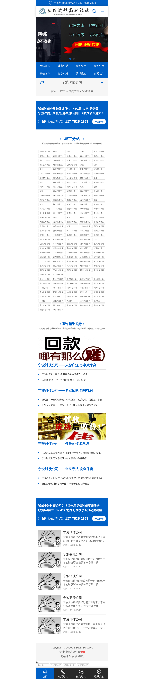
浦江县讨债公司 (99, 231)
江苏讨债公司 (58, 292)
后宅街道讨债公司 (99, 257)
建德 (55, 152)
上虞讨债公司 (72, 261)
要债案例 (45, 73)
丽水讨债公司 (85, 239)
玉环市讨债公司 (99, 209)
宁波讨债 (87, 91)
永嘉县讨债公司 (85, 196)
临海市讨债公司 (72, 209)
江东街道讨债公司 (58, 257)
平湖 (68, 217)
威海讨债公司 (45, 310)
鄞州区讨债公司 (58, 174)
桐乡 (82, 217)
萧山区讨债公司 (85, 156)
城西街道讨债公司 (58, 261)
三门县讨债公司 (58, 209)
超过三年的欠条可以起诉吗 (85, 279)
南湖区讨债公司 (99, 218)
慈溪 (95, 165)
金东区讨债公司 (72, 231)
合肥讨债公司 (99, 283)
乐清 (95, 187)
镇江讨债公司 (99, 292)
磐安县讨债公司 (45, 235)
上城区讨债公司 (99, 152)
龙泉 (95, 239)
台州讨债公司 (85, 200)
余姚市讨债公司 (45, 178)
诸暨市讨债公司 (99, 182)
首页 (62, 91)
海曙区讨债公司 (58, 169)
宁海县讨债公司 (72, 174)
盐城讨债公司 (72, 292)
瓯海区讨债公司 (85, 191)
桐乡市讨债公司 (85, 222)
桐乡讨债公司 (45, 266)
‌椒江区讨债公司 (58, 204)
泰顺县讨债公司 (72, 200)
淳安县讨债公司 (45, 165)
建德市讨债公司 (58, 165)
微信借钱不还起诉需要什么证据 (72, 279)
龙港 (41, 191)
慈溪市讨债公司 (99, 174)
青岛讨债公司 (99, 305)
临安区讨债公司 (85, 160)
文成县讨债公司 (58, 200)
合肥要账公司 (45, 283)
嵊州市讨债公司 (45, 187)
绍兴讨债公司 (72, 178)
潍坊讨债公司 (58, 310)
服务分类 (99, 65)
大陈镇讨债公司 (58, 253)
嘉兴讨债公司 (45, 217)
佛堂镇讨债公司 (85, 248)
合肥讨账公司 (85, 283)
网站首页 (45, 65)
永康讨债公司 (45, 231)
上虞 (95, 178)
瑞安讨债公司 (45, 248)
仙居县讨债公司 (45, 209)
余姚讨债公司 (45, 244)
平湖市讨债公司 (72, 222)
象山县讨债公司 (85, 174)
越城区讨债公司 (58, 182)
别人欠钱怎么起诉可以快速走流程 (58, 279)
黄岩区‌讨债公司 (72, 204)
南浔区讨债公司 (58, 213)
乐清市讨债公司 (58, 196)
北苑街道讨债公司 (85, 257)
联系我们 (99, 73)
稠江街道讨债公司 (72, 257)
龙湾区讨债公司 (72, 191)
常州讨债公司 (83, 665)
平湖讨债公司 (58, 270)
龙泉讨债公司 (72, 266)
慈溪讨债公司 (58, 248)
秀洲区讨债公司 (45, 222)
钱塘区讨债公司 (72, 160)
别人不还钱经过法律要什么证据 (45, 279)
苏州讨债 (83, 292)
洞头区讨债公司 (99, 191)
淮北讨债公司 (58, 301)
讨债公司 (73, 91)
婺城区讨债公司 (58, 231)
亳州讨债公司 (85, 301)
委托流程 (81, 73)
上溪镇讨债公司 (45, 253)
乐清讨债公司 (58, 244)
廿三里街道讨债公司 (45, 261)
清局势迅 (97, 301)
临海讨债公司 (72, 244)
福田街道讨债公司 (45, 257)
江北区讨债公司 (85, 169)
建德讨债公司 (85, 266)
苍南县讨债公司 (45, 200)
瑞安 (82, 187)
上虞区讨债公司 (85, 182)
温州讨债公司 (72, 187)
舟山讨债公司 (45, 239)
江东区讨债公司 (72, 169)
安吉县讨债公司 (99, 213)
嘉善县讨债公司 (99, 222)
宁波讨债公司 (72, 165)
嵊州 (41, 182)
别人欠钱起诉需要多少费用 (99, 279)
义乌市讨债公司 (72, 235)
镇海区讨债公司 (99, 169)
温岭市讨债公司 (85, 209)
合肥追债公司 (72, 283)
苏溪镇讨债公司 (99, 248)
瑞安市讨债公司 (45, 196)
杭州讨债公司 (45, 152)
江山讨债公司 (58, 274)
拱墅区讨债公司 (45, 156)
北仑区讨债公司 (45, 174)
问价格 (42, 301)
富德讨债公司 (99, 266)
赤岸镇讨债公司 (85, 253)
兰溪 (68, 226)
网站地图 (65, 656)
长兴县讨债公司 (85, 213)
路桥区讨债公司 (85, 204)
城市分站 (63, 65)
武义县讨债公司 (85, 231)
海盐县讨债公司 (45, 226)
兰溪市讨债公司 (58, 235)
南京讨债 (56, 296)
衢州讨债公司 (58, 239)
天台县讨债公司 (99, 204)
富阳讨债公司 (45, 270)
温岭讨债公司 (85, 244)
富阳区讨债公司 (45, 160)
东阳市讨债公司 (85, 235)
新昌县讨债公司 (58, 187)
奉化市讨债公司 (58, 178)
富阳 (68, 152)
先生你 (69, 301)
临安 (82, 152)
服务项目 (81, 65)
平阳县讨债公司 (99, 196)
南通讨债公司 (45, 296)
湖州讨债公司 (45, 213)
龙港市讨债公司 (72, 196)
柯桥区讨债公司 (72, 182)
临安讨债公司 (45, 274)
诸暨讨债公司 (85, 178)
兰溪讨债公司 (58, 266)
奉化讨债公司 (99, 270)
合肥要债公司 (58, 283)
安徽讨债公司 (85, 296)
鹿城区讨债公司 (58, 191)
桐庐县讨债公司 (99, 160)
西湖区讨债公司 (58, 156)
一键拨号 (99, 121)
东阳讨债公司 (99, 226)
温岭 (95, 200)
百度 (74, 656)
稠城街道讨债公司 (99, 253)
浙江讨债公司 (58, 288)
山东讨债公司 (72, 305)
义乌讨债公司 (85, 226)
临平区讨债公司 (58, 160)
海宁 (55, 217)
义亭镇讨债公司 (72, 253)
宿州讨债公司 (45, 305)
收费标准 (63, 73)
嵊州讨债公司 (85, 270)
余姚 (82, 165)
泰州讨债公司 (72, 296)
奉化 (41, 169)
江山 (68, 239)
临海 (41, 204)
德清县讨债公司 (72, 213)
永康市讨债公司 (99, 235)
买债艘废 (56, 305)
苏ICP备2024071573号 (41, 665)
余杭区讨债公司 (99, 156)
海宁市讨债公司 (58, 222)
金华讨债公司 (58, 226)
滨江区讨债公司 (72, 156)
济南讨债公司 (85, 305)
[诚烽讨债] (63, 11)
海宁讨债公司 (99, 261)
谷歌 (81, 656)
